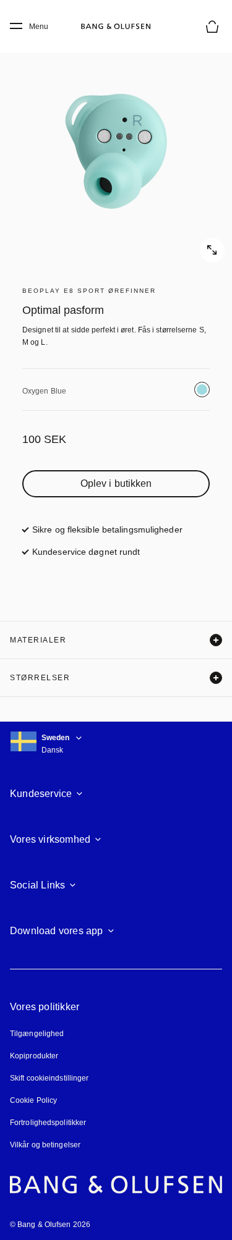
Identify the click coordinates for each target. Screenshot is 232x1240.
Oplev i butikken (116, 483)
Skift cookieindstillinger (49, 1078)
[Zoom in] (116, 147)
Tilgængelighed (37, 1033)
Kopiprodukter (34, 1056)
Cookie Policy (33, 1100)
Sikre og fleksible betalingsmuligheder (107, 529)
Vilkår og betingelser (45, 1145)
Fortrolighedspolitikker (48, 1122)
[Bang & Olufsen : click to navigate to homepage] (116, 26)
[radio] (202, 389)
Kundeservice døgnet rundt (86, 552)
